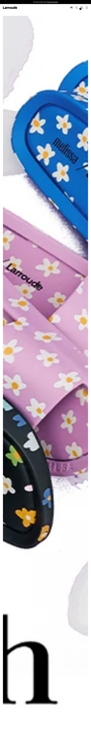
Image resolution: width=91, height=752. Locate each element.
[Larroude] (10, 7)
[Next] (65, 2)
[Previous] (26, 2)
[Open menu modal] (86, 7)
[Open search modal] (76, 7)
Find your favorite (52, 2)
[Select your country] (71, 8)
